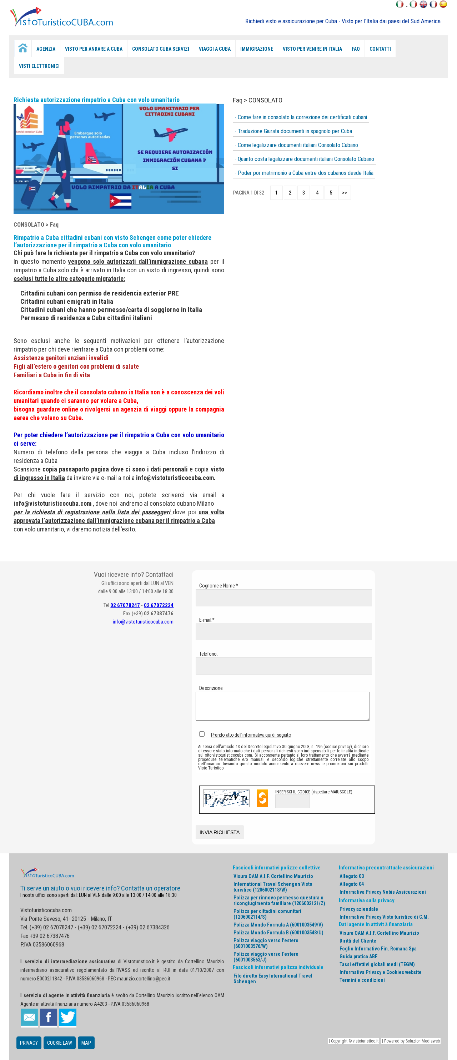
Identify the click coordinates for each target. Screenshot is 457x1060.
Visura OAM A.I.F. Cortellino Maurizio (273, 876)
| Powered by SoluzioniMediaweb (411, 1041)
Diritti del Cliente (358, 941)
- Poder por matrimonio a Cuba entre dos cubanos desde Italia (304, 173)
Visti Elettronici (39, 66)
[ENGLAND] (423, 6)
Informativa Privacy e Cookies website (381, 972)
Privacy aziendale (359, 909)
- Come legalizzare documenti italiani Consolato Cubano (296, 145)
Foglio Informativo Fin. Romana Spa (378, 949)
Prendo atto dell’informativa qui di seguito (251, 735)
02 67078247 (125, 605)
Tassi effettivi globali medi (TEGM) (377, 964)
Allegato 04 (352, 884)
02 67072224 (159, 605)
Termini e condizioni (362, 980)
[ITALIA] (413, 6)
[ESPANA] (443, 6)
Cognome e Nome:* (218, 586)
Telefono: (208, 654)
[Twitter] (67, 1018)
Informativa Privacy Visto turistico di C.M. (384, 917)
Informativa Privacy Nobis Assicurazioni (383, 892)
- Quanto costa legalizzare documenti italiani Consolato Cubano (304, 159)
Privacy (29, 1043)
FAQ (356, 49)
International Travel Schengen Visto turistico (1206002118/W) (272, 887)
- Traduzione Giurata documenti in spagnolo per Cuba (293, 131)
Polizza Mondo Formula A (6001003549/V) (278, 925)
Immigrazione (256, 49)
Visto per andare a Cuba (93, 49)
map (86, 1043)
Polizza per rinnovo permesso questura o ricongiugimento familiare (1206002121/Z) (279, 900)
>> (344, 193)
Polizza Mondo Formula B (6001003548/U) (278, 932)
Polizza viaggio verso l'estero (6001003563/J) (265, 957)
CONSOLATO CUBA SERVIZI (160, 49)
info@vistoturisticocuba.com (52, 503)
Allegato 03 (352, 876)
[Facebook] (48, 1018)
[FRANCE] (433, 6)
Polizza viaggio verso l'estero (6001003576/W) (265, 943)
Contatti (380, 49)
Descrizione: (211, 688)
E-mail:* (207, 620)
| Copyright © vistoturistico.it (353, 1041)
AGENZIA (45, 49)
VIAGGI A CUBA (215, 49)
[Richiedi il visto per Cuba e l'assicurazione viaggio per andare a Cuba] (62, 26)
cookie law (59, 1043)
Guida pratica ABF (358, 956)
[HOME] (22, 48)
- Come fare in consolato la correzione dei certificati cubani (301, 117)
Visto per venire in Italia (312, 49)
